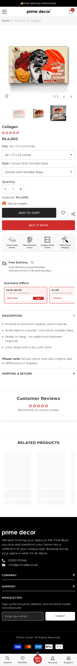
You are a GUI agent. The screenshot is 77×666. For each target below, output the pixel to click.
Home (6, 20)
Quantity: (8, 182)
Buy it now (38, 225)
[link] (63, 213)
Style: (25, 163)
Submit (60, 616)
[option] (38, 64)
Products (20, 20)
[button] (63, 96)
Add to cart (29, 213)
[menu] (4, 11)
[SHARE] (71, 213)
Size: (18, 146)
